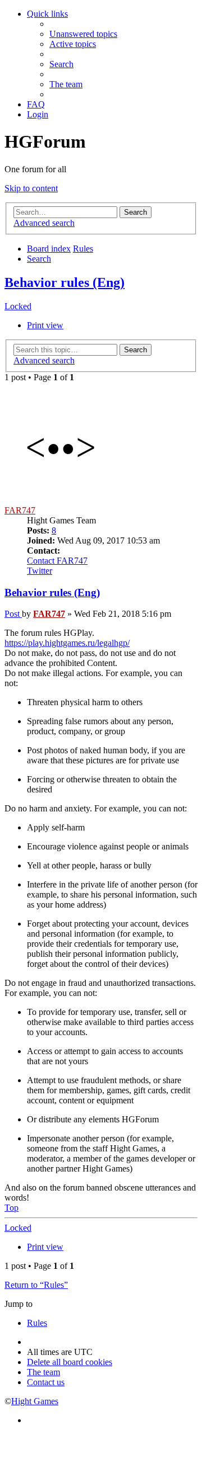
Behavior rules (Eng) (64, 282)
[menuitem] (83, 34)
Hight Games (34, 1401)
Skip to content (31, 188)
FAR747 (19, 510)
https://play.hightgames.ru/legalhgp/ (67, 643)
